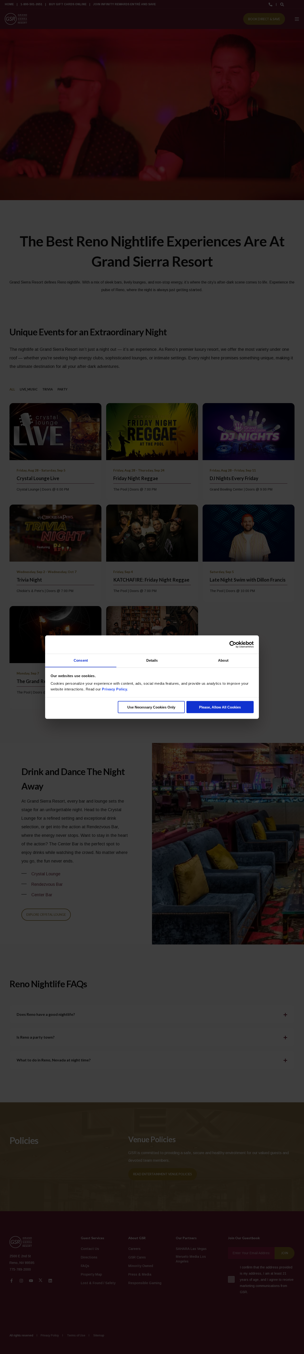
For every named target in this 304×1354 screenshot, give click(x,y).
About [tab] (223, 660)
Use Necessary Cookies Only (151, 707)
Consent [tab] (81, 660)
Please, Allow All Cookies (220, 707)
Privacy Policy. (115, 689)
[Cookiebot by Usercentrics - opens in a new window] (233, 644)
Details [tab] (152, 660)
